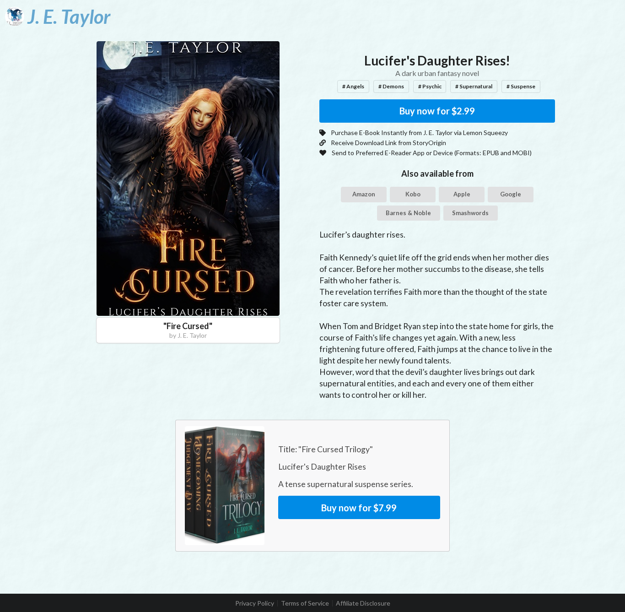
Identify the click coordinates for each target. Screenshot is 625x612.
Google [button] (510, 194)
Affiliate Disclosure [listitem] (363, 603)
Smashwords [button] (470, 213)
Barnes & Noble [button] (408, 213)
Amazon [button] (363, 194)
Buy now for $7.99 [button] (359, 507)
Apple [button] (461, 194)
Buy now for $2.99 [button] (437, 110)
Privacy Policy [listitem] (254, 603)
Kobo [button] (412, 194)
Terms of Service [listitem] (305, 603)
